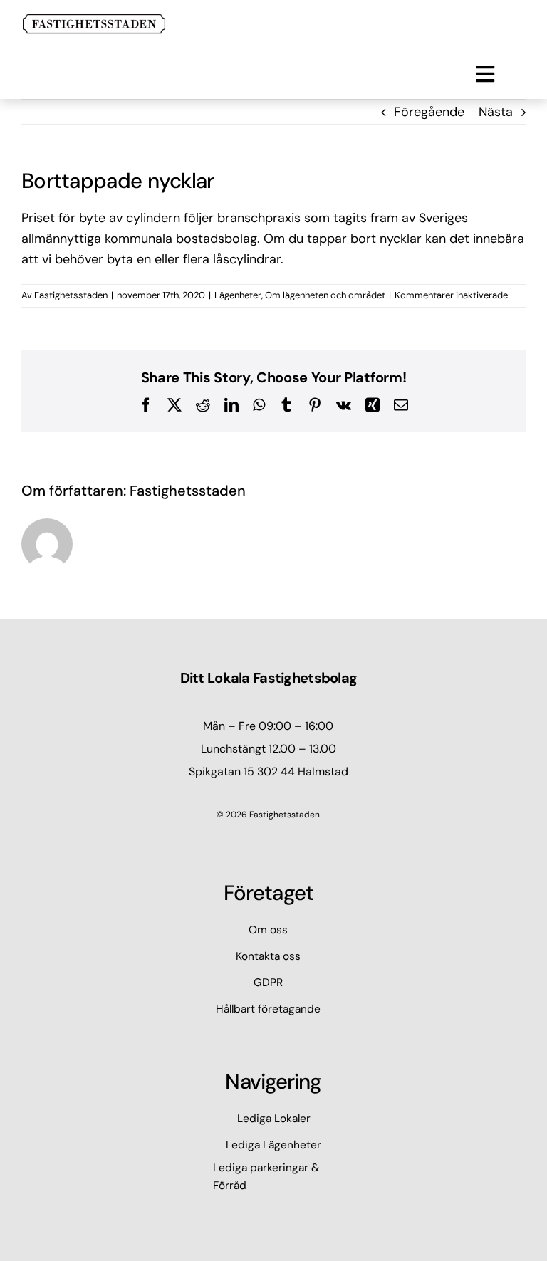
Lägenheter (237, 295)
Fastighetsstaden (71, 295)
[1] (94, 20)
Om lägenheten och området (325, 295)
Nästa (496, 111)
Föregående (429, 111)
